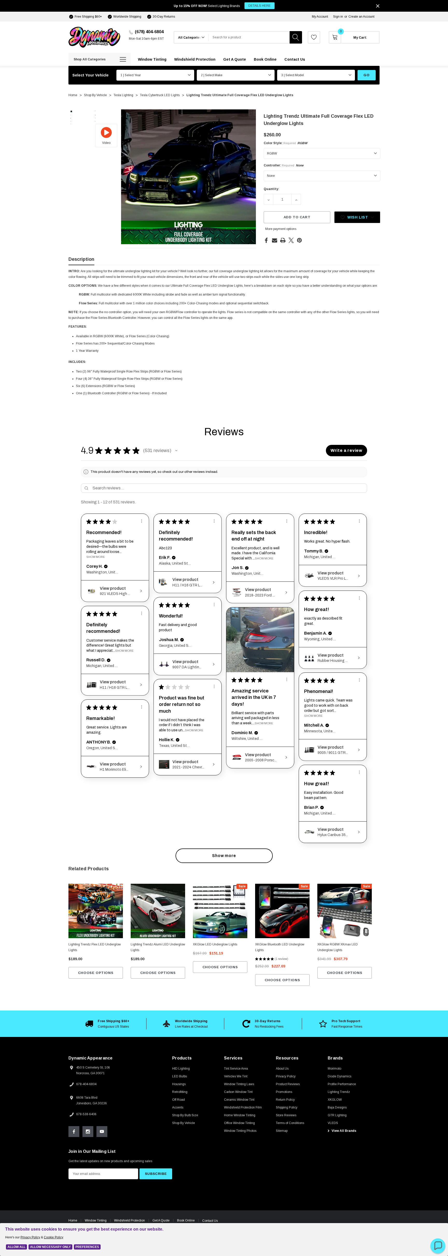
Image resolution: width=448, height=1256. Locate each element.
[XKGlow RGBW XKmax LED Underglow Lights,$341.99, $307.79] (344, 911)
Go (366, 75)
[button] (176, 450)
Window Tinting (96, 1220)
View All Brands (343, 1131)
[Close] (377, 6)
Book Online (186, 1220)
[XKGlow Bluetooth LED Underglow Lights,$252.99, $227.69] (282, 911)
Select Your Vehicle (90, 75)
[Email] (274, 240)
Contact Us (210, 1221)
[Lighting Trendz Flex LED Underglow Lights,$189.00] (95, 911)
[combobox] (249, 37)
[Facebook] (266, 240)
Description (81, 259)
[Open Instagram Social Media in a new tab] (87, 1131)
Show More (95, 556)
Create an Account (361, 16)
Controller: (284, 165)
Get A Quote (161, 1220)
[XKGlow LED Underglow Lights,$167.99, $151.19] (220, 911)
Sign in (338, 16)
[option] (107, 1023)
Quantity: (271, 189)
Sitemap (282, 1131)
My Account (320, 16)
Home (72, 1220)
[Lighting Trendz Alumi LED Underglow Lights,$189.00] (158, 911)
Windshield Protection (129, 1220)
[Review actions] (141, 521)
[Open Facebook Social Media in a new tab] (73, 1131)
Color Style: (285, 143)
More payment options (280, 229)
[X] (291, 240)
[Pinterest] (299, 240)
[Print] (282, 240)
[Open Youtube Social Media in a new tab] (101, 1131)
